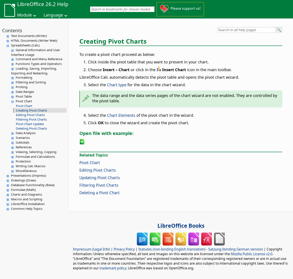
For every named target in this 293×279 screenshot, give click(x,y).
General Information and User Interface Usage (35, 52)
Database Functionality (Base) (33, 185)
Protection (23, 161)
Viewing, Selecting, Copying (36, 152)
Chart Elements (121, 115)
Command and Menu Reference (39, 59)
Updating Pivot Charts (99, 177)
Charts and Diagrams (26, 194)
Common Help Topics (26, 208)
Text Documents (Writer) (29, 36)
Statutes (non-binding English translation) (171, 249)
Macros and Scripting (26, 199)
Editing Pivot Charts (30, 115)
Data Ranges (25, 91)
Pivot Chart (24, 101)
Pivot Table (24, 96)
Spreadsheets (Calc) (25, 45)
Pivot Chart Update (30, 124)
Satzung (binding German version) (235, 249)
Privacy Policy (124, 249)
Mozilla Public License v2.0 (251, 253)
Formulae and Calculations (35, 156)
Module (24, 15)
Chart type (116, 84)
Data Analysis (26, 133)
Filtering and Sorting (31, 82)
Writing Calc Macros (30, 166)
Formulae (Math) (23, 189)
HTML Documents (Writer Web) (34, 40)
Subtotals (22, 142)
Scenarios (23, 137)
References (24, 147)
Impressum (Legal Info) (91, 249)
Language (53, 15)
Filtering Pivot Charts (31, 119)
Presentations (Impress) (28, 175)
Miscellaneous (26, 171)
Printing (21, 87)
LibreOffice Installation (28, 204)
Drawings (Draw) (23, 180)
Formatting (24, 77)
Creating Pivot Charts (31, 110)
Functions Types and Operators (39, 63)
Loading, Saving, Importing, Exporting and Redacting (34, 70)
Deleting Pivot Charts (31, 128)
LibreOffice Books (180, 225)
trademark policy (113, 268)
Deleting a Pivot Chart (99, 192)
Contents (12, 30)
